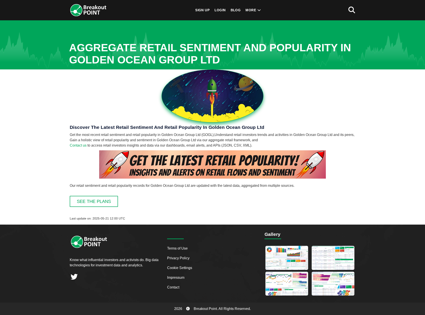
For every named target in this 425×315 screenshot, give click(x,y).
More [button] (251, 10)
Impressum (175, 277)
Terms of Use (177, 248)
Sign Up (202, 10)
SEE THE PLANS (94, 201)
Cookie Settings (179, 268)
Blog (236, 10)
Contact (173, 287)
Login (220, 10)
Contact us (78, 145)
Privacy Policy (178, 258)
